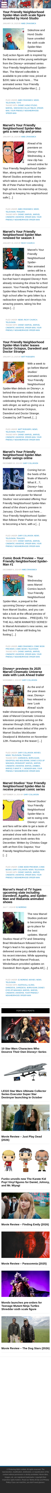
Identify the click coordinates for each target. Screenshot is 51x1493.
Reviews (31, 1378)
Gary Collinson (25, 536)
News (36, 100)
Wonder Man (30, 769)
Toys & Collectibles (31, 1427)
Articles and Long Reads (31, 1387)
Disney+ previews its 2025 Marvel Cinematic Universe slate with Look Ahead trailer (23, 672)
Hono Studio (31, 105)
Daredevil (10, 988)
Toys (18, 103)
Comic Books (21, 649)
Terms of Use (34, 1480)
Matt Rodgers (24, 429)
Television (11, 103)
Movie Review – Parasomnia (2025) (24, 1263)
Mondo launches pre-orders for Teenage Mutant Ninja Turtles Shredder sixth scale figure (21, 1306)
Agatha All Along (26, 985)
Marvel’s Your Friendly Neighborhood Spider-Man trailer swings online (22, 455)
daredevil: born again (28, 758)
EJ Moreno (23, 980)
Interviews (31, 1392)
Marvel (9, 108)
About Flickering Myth (31, 1441)
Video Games (31, 1422)
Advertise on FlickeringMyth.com (31, 1446)
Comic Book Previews (28, 867)
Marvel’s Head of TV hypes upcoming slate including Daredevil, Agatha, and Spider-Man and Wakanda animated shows (25, 896)
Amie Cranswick (25, 100)
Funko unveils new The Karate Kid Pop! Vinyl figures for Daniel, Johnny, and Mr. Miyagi (25, 1182)
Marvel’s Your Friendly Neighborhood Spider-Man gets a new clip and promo (22, 128)
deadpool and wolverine (18, 761)
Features (31, 1383)
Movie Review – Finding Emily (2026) (25, 1224)
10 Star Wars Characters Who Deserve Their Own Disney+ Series (23, 1050)
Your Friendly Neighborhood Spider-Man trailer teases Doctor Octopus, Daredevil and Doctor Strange (25, 346)
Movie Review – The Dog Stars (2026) (25, 1348)
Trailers (20, 212)
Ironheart (20, 763)
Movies (37, 753)
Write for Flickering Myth (31, 1451)
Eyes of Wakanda (14, 990)
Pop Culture (31, 1402)
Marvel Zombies (32, 766)
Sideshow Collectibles (25, 108)
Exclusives (31, 1397)
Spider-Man (30, 217)
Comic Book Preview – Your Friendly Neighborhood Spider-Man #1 (25, 561)
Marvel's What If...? (14, 769)
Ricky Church (30, 320)
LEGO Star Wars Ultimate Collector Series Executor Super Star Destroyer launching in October (23, 1094)
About (31, 1437)
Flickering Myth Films (31, 1432)
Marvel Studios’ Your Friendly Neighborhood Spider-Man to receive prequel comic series (24, 786)
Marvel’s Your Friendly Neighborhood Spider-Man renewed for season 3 (22, 235)
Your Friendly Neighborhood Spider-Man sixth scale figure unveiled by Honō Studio (24, 15)
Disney (21, 105)
